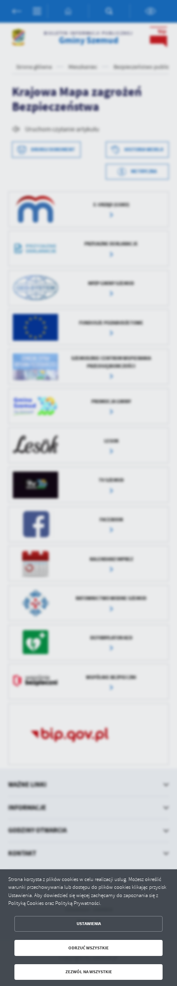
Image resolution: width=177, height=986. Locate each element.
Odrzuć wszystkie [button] (88, 948)
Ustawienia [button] (89, 924)
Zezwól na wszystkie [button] (88, 972)
